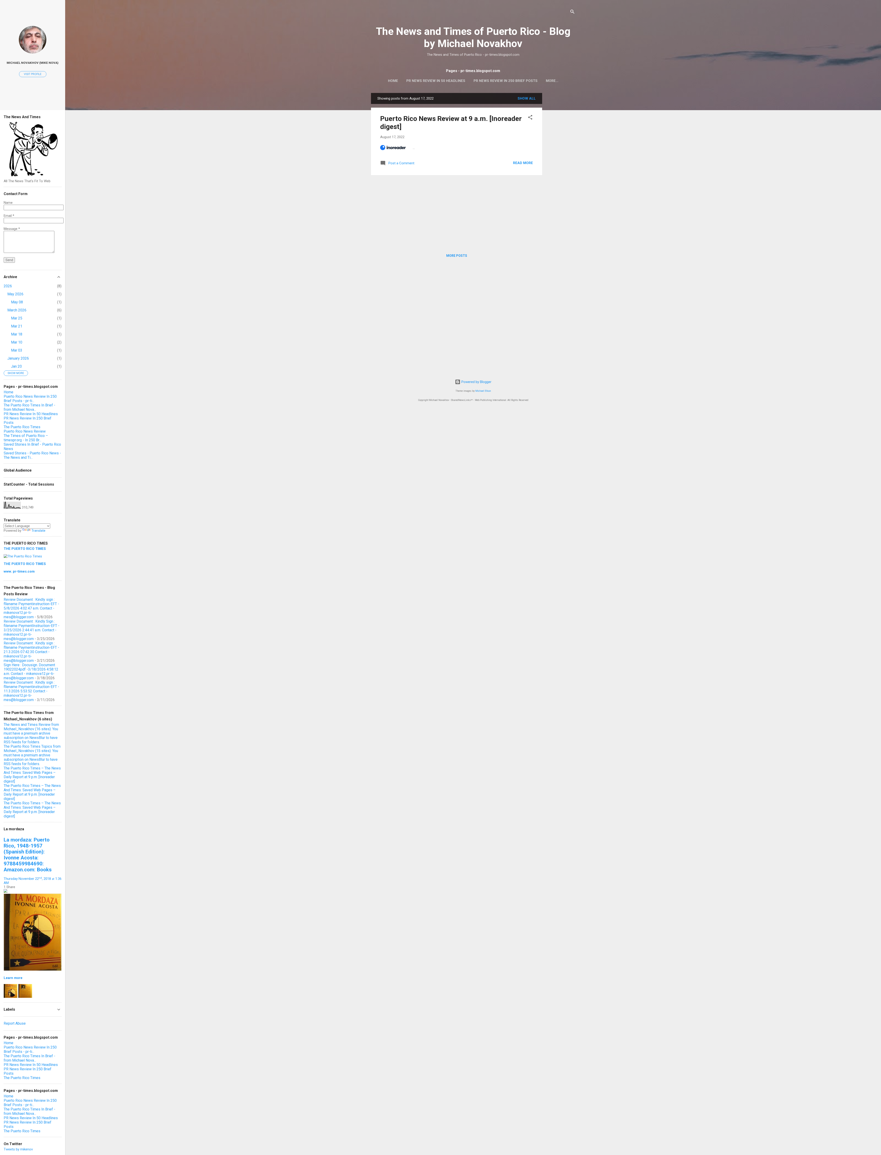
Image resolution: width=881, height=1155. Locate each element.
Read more (523, 163)
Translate (38, 531)
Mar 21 (16, 326)
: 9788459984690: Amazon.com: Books (28, 855)
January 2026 (18, 358)
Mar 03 (16, 350)
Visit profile (33, 74)
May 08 (17, 302)
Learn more (13, 978)
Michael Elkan (483, 390)
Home (393, 81)
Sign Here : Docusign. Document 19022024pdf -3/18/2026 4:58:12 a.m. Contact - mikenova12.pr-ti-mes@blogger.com (31, 671)
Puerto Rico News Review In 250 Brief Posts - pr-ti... (30, 398)
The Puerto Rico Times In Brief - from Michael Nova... (29, 407)
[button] (530, 118)
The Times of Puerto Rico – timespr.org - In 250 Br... (26, 437)
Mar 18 (16, 334)
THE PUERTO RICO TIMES (25, 549)
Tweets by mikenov (18, 1149)
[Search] (572, 13)
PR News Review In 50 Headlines (435, 81)
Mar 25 (16, 318)
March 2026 (16, 310)
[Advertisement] (560, 162)
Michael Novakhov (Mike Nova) (33, 62)
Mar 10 (16, 342)
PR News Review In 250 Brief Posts (506, 81)
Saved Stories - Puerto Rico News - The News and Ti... (32, 455)
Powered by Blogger (475, 382)
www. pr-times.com (19, 571)
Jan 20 (16, 366)
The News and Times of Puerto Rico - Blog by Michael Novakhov (473, 37)
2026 (8, 286)
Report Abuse (15, 1023)
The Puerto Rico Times (22, 427)
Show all (527, 98)
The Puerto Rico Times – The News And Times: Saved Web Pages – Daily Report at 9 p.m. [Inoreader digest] (32, 774)
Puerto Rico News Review (25, 431)
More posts (456, 255)
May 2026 (15, 294)
